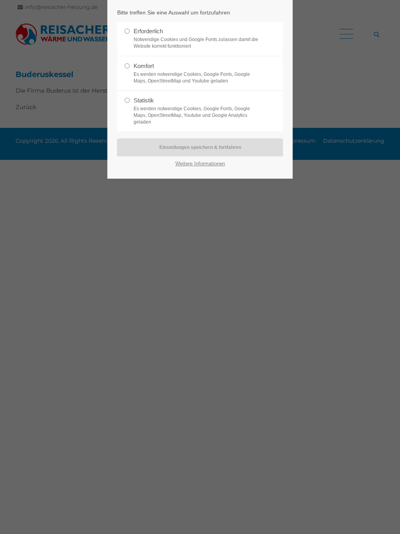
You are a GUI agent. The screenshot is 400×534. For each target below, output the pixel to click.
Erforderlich (196, 38)
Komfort (192, 73)
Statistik (192, 111)
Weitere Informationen (200, 164)
